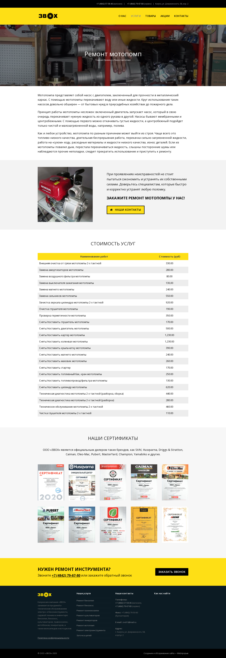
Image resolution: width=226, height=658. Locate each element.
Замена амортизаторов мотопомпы (61, 270)
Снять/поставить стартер (55, 367)
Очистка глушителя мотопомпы (58, 309)
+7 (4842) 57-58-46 (105, 3)
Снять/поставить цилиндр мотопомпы (63, 387)
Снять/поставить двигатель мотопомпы (64, 328)
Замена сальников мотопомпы (58, 296)
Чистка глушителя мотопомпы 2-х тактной (65, 413)
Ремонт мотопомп (85, 625)
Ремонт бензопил (85, 600)
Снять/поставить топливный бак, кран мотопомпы (70, 374)
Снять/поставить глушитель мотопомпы (64, 322)
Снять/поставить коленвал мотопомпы (63, 341)
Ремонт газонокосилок (88, 610)
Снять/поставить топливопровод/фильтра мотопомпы (73, 380)
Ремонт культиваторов (88, 615)
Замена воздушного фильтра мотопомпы (64, 276)
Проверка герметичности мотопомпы (62, 315)
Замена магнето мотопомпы (56, 289)
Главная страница (103, 60)
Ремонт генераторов (87, 620)
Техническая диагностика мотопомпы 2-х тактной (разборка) (76, 400)
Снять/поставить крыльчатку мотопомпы (65, 348)
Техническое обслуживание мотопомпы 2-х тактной (71, 406)
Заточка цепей (84, 635)
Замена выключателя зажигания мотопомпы (66, 283)
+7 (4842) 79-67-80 (135, 3)
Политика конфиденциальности (53, 637)
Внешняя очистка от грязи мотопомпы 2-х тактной (70, 263)
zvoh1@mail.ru (129, 622)
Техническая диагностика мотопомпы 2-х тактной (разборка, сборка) (81, 393)
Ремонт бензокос (85, 605)
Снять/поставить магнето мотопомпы (62, 354)
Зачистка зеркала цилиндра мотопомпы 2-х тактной (71, 302)
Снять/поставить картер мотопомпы (62, 335)
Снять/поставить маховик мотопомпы (63, 361)
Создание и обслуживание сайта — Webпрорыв (166, 653)
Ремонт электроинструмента (91, 630)
